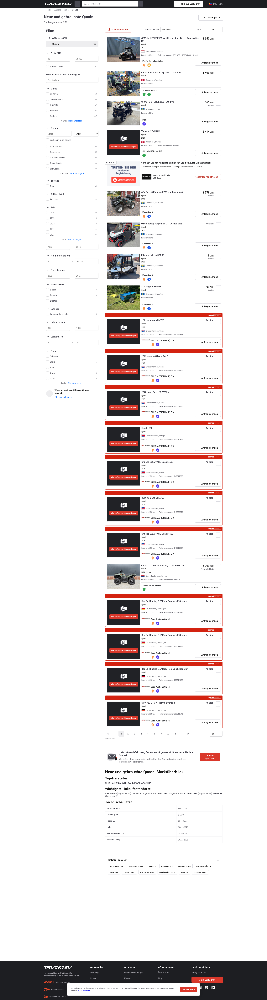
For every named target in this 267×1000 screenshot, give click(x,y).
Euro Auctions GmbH (160, 619)
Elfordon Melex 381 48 (152, 255)
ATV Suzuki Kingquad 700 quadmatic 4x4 (162, 192)
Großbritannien (190, 793)
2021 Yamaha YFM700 (152, 320)
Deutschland (162, 793)
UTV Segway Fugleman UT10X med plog (161, 223)
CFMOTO (109, 783)
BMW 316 (152, 866)
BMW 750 (184, 872)
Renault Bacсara (116, 866)
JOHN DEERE (127, 783)
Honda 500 (146, 428)
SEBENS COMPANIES (151, 585)
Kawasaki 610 (166, 866)
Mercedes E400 (184, 866)
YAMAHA (147, 783)
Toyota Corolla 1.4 (203, 866)
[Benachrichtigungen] (162, 4)
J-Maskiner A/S (149, 90)
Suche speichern (210, 757)
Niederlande (111, 793)
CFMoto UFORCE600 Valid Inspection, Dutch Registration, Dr (170, 39)
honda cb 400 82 (200, 873)
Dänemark (136, 793)
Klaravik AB (147, 212)
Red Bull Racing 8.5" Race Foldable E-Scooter (164, 601)
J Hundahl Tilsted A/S (152, 151)
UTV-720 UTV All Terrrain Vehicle (158, 702)
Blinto (145, 120)
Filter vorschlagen (63, 397)
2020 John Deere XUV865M (155, 392)
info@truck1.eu (199, 972)
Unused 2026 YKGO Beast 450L (157, 462)
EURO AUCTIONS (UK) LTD (162, 340)
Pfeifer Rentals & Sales (152, 61)
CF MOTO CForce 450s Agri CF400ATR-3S (162, 565)
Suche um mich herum (60, 139)
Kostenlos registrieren (206, 177)
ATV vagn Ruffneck (151, 286)
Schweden (217, 793)
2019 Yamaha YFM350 (152, 498)
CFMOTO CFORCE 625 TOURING (157, 102)
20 (213, 29)
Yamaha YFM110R (150, 131)
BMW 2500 (114, 872)
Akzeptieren (189, 989)
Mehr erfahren (84, 990)
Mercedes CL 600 (135, 866)
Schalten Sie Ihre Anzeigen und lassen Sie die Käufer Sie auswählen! (176, 162)
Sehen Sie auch (117, 860)
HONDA (117, 783)
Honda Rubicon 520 (167, 872)
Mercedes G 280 (147, 872)
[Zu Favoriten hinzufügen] (218, 39)
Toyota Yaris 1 (129, 872)
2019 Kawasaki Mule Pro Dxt (155, 356)
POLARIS (138, 783)
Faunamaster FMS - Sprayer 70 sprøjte (161, 72)
